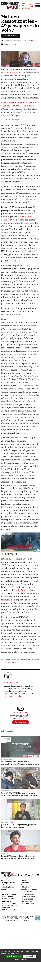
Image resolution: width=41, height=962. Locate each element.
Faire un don (29, 903)
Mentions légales (9, 905)
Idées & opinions (8, 887)
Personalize (29, 956)
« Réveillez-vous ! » (28, 887)
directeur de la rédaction (14, 696)
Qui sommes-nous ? (9, 894)
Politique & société (8, 883)
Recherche (29, 895)
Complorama (26, 885)
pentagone (9, 662)
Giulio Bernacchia (23, 590)
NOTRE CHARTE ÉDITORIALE (8, 900)
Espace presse (27, 899)
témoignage (7, 600)
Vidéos (23, 880)
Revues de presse (27, 891)
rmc (15, 662)
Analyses (5, 880)
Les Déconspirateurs (29, 889)
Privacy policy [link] (20, 959)
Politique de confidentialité (9, 909)
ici (12, 507)
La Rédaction (34, 41)
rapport (5, 460)
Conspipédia (6, 889)
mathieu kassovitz (32, 660)
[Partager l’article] (3, 40)
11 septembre (10, 660)
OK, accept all (15, 956)
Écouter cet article (10, 36)
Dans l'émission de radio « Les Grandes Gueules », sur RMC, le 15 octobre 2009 (20, 106)
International (7, 885)
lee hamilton (20, 660)
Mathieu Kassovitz (10, 73)
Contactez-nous (28, 897)
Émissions (24, 883)
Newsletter (27, 901)
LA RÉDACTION (11, 683)
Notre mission (8, 897)
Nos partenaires (9, 903)
